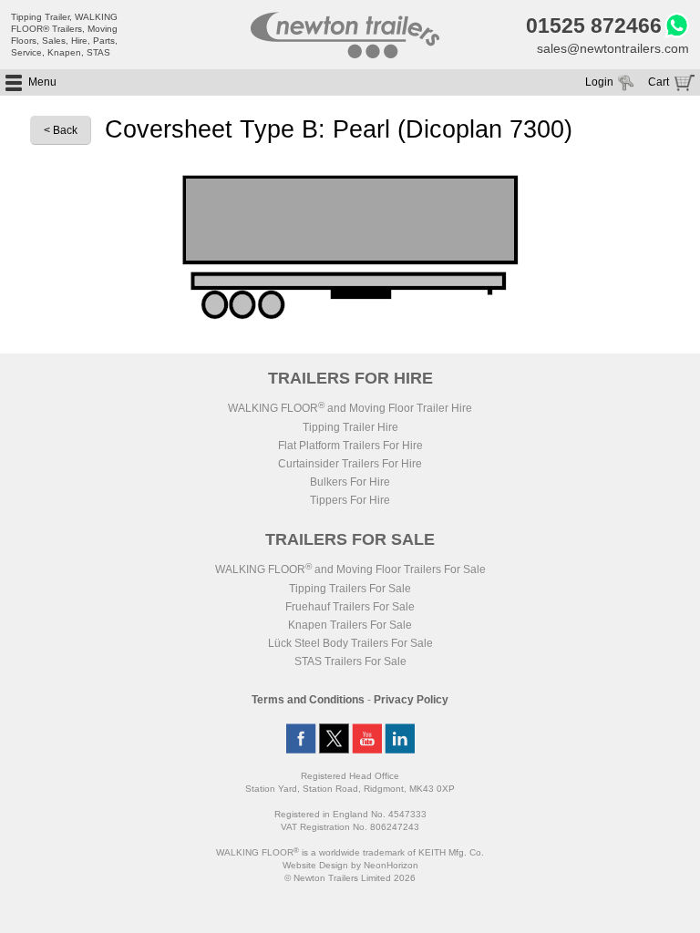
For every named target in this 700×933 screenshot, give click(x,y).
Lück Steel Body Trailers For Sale (350, 643)
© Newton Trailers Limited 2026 (350, 878)
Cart (658, 82)
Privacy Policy (411, 699)
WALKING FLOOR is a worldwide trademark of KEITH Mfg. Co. (350, 852)
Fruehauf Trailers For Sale (350, 606)
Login (599, 82)
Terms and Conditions (308, 699)
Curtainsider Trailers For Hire (350, 463)
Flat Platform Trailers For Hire (350, 445)
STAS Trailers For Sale (350, 661)
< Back (60, 130)
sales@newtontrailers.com (613, 48)
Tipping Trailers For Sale (350, 588)
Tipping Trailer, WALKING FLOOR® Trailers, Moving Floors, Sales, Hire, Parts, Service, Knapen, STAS (64, 34)
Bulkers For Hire (350, 482)
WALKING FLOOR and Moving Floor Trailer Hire (350, 408)
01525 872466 (594, 25)
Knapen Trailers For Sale (350, 625)
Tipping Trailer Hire (350, 427)
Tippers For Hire (350, 500)
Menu (42, 82)
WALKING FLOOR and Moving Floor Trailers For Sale (350, 569)
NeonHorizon (391, 865)
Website (315, 865)
